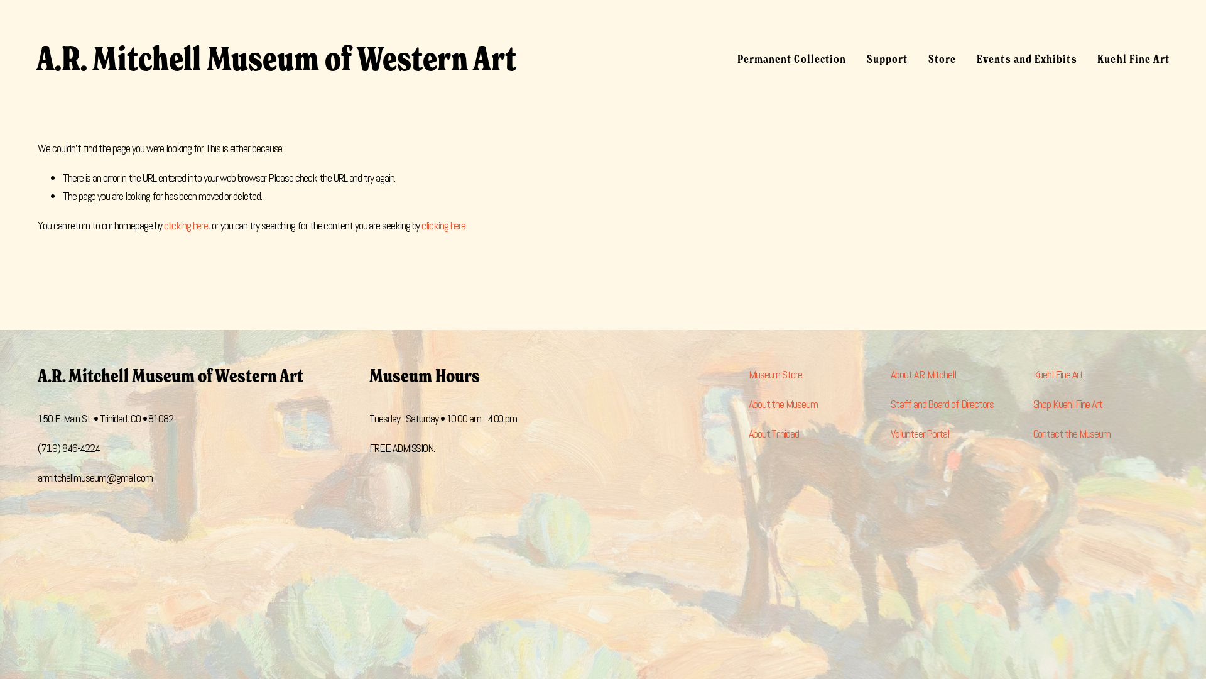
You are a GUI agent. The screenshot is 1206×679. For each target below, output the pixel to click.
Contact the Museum (1072, 433)
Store (942, 59)
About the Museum (783, 404)
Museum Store (775, 374)
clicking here (186, 225)
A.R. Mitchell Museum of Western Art (276, 59)
